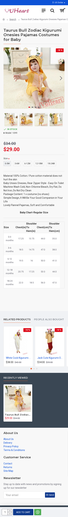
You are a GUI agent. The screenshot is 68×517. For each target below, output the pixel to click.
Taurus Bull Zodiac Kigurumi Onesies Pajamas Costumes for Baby (18, 414)
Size (5, 158)
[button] (6, 78)
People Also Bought (49, 319)
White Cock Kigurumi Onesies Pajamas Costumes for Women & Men (19, 357)
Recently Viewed (15, 377)
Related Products (17, 319)
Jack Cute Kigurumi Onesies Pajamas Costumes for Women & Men (50, 357)
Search (12, 19)
